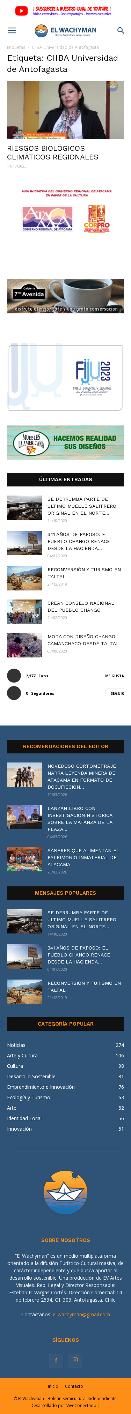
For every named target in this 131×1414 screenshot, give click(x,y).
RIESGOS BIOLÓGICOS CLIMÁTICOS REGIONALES (53, 152)
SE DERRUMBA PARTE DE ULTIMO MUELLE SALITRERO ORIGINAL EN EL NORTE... (82, 506)
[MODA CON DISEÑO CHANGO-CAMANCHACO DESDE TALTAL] (24, 645)
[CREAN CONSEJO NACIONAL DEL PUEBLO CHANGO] (24, 612)
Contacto (74, 1386)
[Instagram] (75, 1361)
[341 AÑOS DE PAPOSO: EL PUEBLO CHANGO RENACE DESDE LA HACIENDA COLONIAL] (24, 543)
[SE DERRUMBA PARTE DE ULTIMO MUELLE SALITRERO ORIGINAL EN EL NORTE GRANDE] (24, 508)
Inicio (53, 1386)
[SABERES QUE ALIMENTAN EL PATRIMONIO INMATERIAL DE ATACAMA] (24, 859)
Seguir (117, 693)
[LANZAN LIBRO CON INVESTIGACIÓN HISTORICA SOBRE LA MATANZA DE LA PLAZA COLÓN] (24, 817)
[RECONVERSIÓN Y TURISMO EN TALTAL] (24, 578)
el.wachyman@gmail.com (81, 1314)
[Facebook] (56, 1361)
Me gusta (114, 675)
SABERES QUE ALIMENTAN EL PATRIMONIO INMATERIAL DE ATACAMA (83, 857)
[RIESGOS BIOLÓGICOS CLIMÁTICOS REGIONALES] (65, 110)
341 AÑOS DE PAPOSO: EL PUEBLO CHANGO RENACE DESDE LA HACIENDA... (79, 541)
